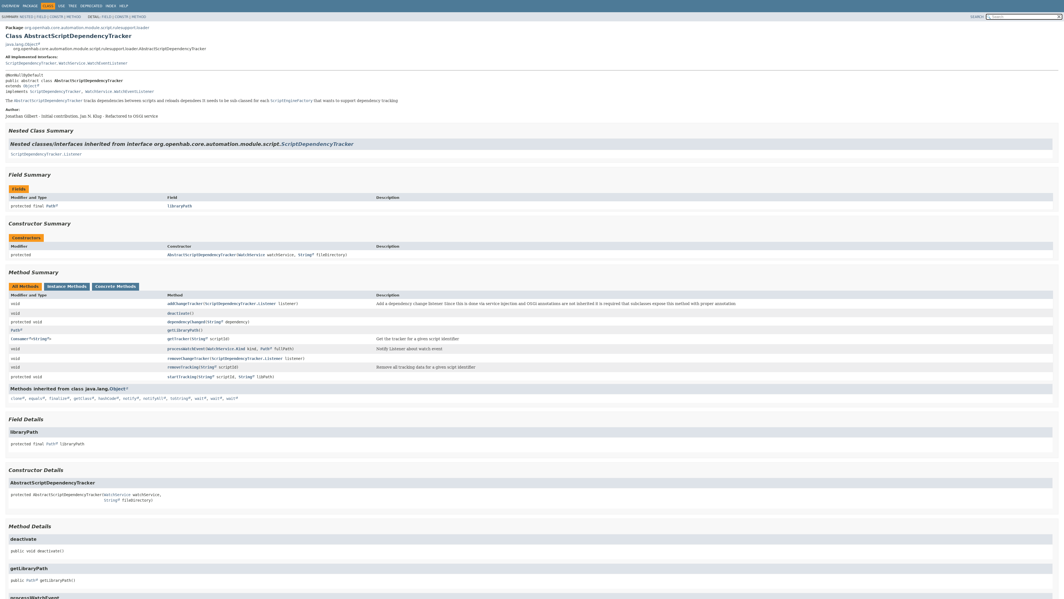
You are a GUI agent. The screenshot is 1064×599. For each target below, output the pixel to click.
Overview (10, 6)
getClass (82, 398)
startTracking (181, 377)
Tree (72, 6)
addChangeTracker (185, 303)
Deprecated (91, 6)
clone (16, 398)
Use (61, 6)
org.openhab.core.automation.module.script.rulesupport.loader (87, 28)
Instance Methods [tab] (66, 286)
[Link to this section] (77, 131)
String (304, 255)
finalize (58, 398)
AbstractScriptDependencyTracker (201, 255)
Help (123, 6)
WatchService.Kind (226, 349)
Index (111, 6)
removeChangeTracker (188, 358)
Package (30, 6)
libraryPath (179, 206)
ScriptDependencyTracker (31, 63)
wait (199, 398)
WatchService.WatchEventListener (93, 63)
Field (41, 17)
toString (179, 398)
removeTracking (182, 367)
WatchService (251, 255)
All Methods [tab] (25, 286)
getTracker (178, 339)
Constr (56, 17)
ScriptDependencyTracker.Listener (46, 154)
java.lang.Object (21, 44)
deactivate (178, 313)
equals (35, 398)
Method (73, 17)
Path (50, 206)
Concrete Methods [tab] (115, 286)
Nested (26, 17)
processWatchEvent (186, 349)
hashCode (107, 398)
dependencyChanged (186, 322)
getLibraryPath (182, 330)
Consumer (20, 339)
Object (30, 86)
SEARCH (977, 17)
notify (129, 398)
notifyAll (153, 398)
